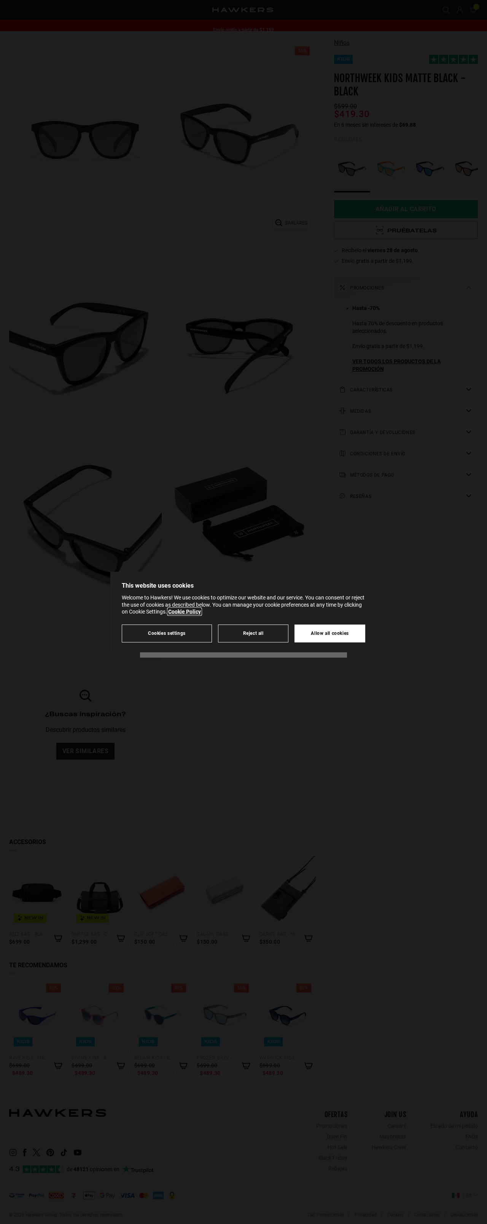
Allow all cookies (330, 633)
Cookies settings (167, 633)
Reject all (253, 633)
